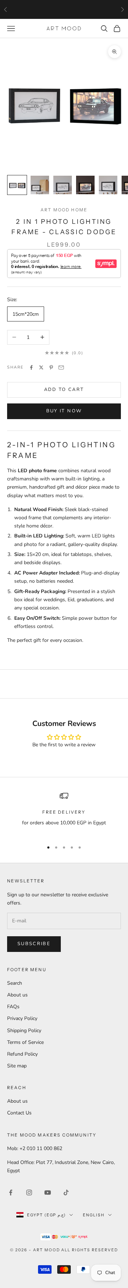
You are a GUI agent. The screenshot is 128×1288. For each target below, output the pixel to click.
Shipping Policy (24, 1030)
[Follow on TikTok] (66, 1192)
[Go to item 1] (17, 185)
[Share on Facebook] (31, 367)
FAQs (13, 1006)
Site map (17, 1065)
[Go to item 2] (40, 185)
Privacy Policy (22, 1018)
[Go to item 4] (85, 185)
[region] (64, 813)
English (94, 1214)
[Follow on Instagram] (29, 1192)
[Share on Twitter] (41, 367)
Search (14, 983)
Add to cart (64, 389)
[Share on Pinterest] (51, 367)
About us (17, 994)
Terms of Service (25, 1042)
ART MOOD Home (64, 209)
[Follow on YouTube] (47, 1192)
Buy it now (64, 411)
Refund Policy (22, 1054)
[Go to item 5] (108, 185)
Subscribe (33, 944)
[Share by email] (61, 367)
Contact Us (19, 1112)
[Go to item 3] (63, 185)
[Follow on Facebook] (10, 1192)
